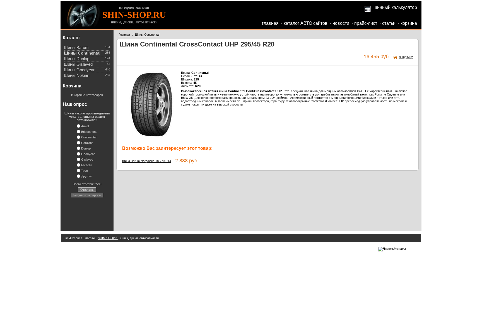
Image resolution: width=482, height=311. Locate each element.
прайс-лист (365, 23)
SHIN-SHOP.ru (108, 238)
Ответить (87, 189)
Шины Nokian (76, 75)
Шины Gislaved (78, 64)
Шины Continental (82, 53)
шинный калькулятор (395, 7)
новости (340, 23)
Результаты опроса (87, 195)
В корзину (406, 56)
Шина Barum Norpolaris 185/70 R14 (146, 161)
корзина (409, 23)
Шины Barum (76, 47)
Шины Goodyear (79, 70)
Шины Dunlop (76, 59)
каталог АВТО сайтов (305, 23)
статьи (389, 23)
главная (270, 23)
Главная (124, 34)
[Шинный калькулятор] (367, 7)
